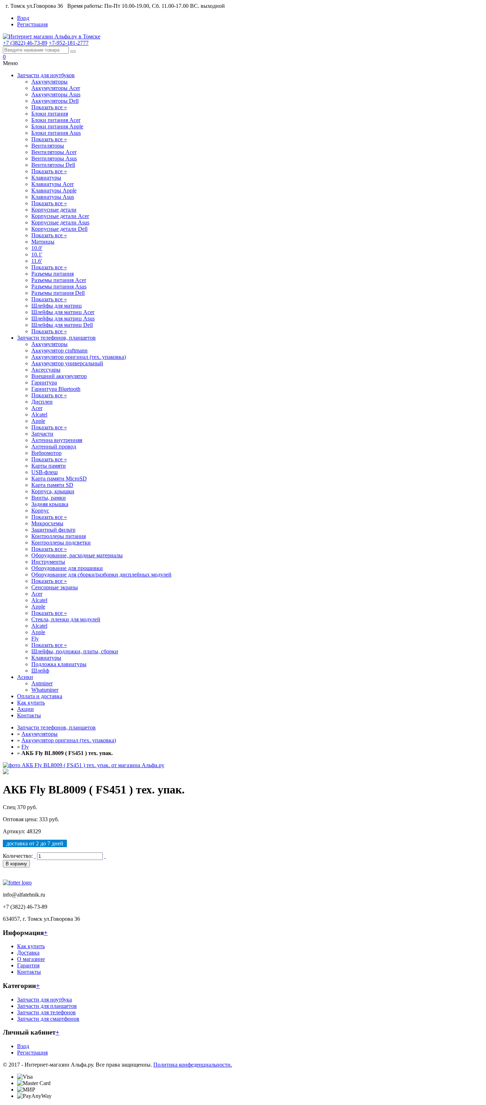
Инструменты (48, 562)
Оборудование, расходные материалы (77, 555)
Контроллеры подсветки (61, 543)
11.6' (36, 261)
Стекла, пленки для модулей (65, 619)
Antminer (42, 683)
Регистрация (32, 24)
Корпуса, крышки (52, 491)
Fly (35, 639)
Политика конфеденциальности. (192, 1065)
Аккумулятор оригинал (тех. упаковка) (78, 357)
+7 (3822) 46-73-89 (25, 43)
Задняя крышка (49, 504)
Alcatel (39, 414)
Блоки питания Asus (56, 133)
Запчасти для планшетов (47, 1006)
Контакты (29, 715)
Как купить (31, 703)
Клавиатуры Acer (52, 184)
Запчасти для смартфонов (48, 1019)
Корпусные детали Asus (60, 222)
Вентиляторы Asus (54, 158)
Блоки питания (49, 114)
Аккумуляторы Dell (55, 101)
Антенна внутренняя (56, 440)
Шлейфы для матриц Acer (62, 312)
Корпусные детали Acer (60, 216)
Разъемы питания (52, 274)
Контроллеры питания (58, 536)
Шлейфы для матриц (56, 306)
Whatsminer (44, 690)
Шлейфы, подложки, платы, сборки (74, 651)
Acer (36, 408)
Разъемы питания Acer (58, 280)
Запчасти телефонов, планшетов (56, 338)
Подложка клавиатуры (58, 664)
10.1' (36, 254)
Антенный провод (53, 446)
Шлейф (40, 671)
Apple (38, 421)
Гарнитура (44, 382)
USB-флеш (44, 472)
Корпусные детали (53, 210)
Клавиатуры (46, 178)
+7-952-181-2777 (69, 43)
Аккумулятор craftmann (59, 350)
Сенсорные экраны (54, 587)
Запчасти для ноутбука (44, 1000)
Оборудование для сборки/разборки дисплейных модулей (101, 575)
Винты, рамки (48, 498)
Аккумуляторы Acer (55, 88)
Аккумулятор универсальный (67, 363)
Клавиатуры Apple (53, 190)
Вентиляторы (47, 146)
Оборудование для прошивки (67, 568)
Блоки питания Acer (55, 120)
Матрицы (42, 242)
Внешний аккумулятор (59, 376)
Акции (25, 709)
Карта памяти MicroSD (59, 479)
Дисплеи (42, 402)
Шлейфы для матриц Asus (63, 318)
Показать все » (49, 107)
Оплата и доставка (39, 696)
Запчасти (42, 434)
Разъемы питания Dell (58, 293)
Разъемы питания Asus (58, 286)
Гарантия (28, 965)
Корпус (40, 511)
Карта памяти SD (52, 485)
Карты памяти (48, 466)
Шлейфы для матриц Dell (62, 325)
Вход (23, 18)
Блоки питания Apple (57, 126)
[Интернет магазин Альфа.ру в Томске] (51, 36)
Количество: (18, 856)
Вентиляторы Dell (53, 165)
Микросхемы (47, 523)
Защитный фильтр (53, 530)
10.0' (36, 248)
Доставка (28, 953)
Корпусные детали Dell (59, 229)
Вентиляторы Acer (53, 152)
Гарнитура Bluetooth (55, 389)
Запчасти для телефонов (46, 1012)
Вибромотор (46, 453)
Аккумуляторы (49, 82)
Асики (25, 677)
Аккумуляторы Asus (55, 94)
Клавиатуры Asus (52, 197)
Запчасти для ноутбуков (46, 75)
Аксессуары (45, 370)
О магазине (31, 959)
